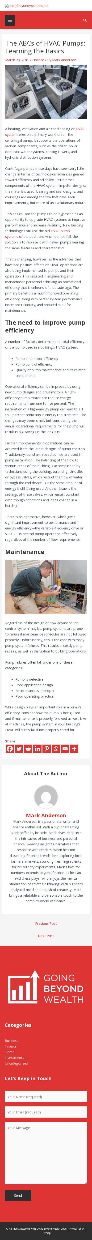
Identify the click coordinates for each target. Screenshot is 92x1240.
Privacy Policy (76, 1228)
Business (11, 1040)
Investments (14, 1057)
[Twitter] (19, 749)
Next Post (46, 935)
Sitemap (46, 1233)
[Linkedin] (37, 749)
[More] (74, 749)
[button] (85, 20)
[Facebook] (10, 749)
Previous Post (46, 923)
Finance (38, 59)
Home (9, 1051)
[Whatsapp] (56, 749)
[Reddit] (28, 749)
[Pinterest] (46, 749)
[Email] (65, 749)
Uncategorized (16, 1063)
